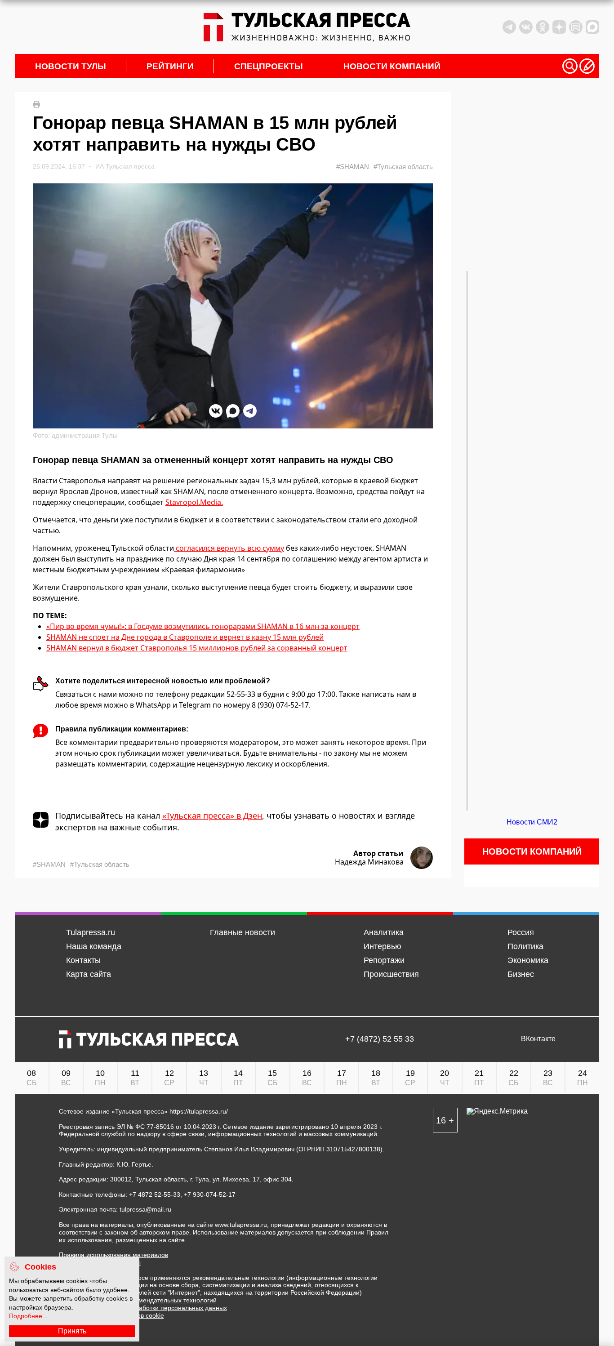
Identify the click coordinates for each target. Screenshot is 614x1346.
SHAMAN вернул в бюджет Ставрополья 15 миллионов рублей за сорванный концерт (196, 648)
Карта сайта (88, 974)
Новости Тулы (70, 66)
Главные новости (242, 932)
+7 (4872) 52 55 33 (379, 1039)
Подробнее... (28, 1315)
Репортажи (384, 960)
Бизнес (520, 974)
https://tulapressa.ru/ (198, 1111)
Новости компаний (391, 66)
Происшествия (391, 974)
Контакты (83, 960)
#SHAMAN (352, 166)
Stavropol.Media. (194, 502)
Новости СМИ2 (532, 822)
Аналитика (384, 932)
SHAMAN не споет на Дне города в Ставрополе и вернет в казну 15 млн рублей (185, 637)
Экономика (527, 960)
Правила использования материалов (113, 1254)
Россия (520, 932)
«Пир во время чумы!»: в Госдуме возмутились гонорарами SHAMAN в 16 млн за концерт (203, 626)
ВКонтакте (538, 1039)
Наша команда (93, 946)
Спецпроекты (268, 66)
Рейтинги (170, 66)
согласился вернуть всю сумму (229, 548)
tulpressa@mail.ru (145, 1209)
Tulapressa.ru (90, 932)
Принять (72, 1331)
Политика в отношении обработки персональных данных (143, 1307)
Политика (525, 946)
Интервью (382, 946)
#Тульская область (403, 166)
